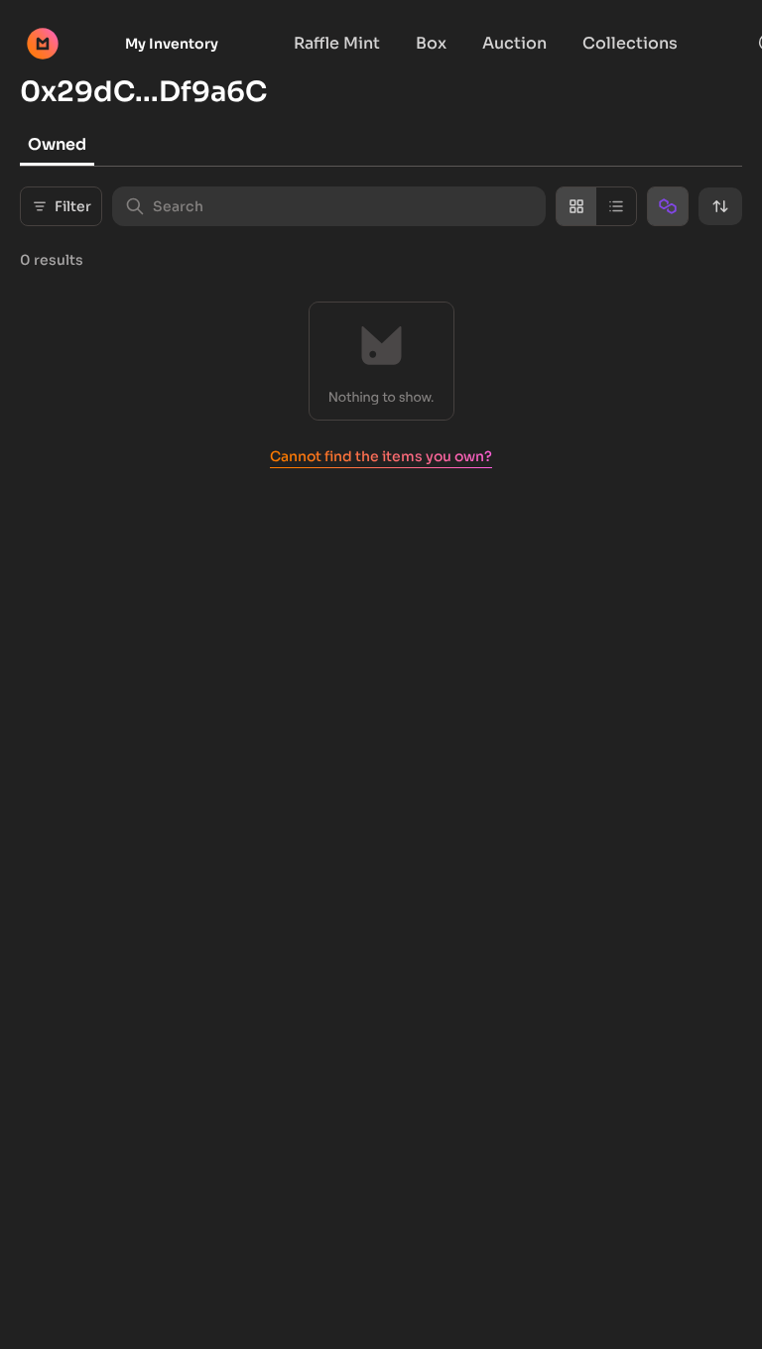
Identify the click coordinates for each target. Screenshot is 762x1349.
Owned (57, 144)
